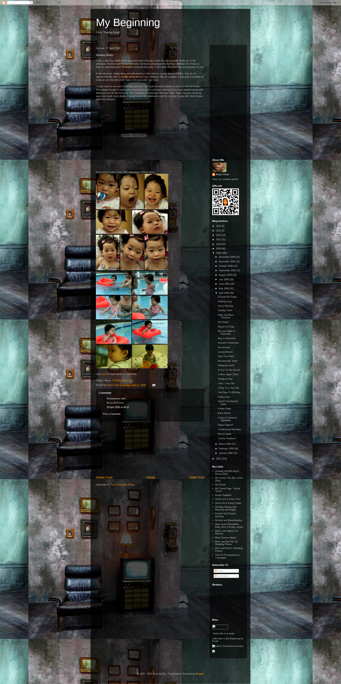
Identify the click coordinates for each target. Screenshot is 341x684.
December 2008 (227, 257)
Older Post (196, 477)
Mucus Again (224, 434)
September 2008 (227, 270)
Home (151, 477)
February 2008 (226, 448)
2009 (219, 248)
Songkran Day (225, 378)
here (104, 374)
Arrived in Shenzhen (228, 342)
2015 (219, 230)
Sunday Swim (225, 310)
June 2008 (224, 284)
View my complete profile (225, 179)
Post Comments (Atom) (122, 484)
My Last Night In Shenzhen (226, 332)
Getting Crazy (225, 301)
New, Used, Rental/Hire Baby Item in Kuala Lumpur (229, 525)
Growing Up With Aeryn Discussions (227, 472)
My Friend (220, 484)
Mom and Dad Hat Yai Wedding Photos (226, 543)
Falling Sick (224, 397)
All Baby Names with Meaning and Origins (226, 508)
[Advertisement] (150, 448)
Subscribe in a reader (224, 633)
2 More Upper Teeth (228, 374)
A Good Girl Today (227, 297)
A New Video (224, 408)
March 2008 (225, 444)
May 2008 (224, 288)
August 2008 (225, 275)
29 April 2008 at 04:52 (118, 407)
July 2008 (224, 279)
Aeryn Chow (222, 174)
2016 (219, 226)
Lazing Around (225, 352)
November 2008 (227, 261)
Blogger (199, 673)
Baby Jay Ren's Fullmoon (226, 316)
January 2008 (226, 453)
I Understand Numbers (229, 429)
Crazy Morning (225, 306)
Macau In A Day (226, 326)
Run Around (224, 347)
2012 (219, 235)
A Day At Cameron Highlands (227, 419)
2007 (219, 458)
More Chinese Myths (225, 537)
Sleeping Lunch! (226, 365)
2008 (219, 253)
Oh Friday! (223, 322)
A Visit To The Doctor (229, 370)
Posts (219, 571)
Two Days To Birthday (229, 392)
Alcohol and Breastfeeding (228, 520)
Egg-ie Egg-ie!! (225, 424)
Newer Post (104, 477)
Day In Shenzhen (227, 338)
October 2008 (226, 266)
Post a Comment (111, 414)
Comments (222, 576)
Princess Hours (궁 (122, 380)
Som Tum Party (226, 356)
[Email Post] (153, 385)
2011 (219, 239)
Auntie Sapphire (223, 495)
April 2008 (224, 293)
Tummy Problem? (227, 438)
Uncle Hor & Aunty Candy (228, 503)
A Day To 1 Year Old (228, 388)
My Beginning (128, 22)
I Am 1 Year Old (226, 383)
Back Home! (224, 413)
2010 (219, 244)
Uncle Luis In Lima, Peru (227, 499)
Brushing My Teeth (227, 361)
